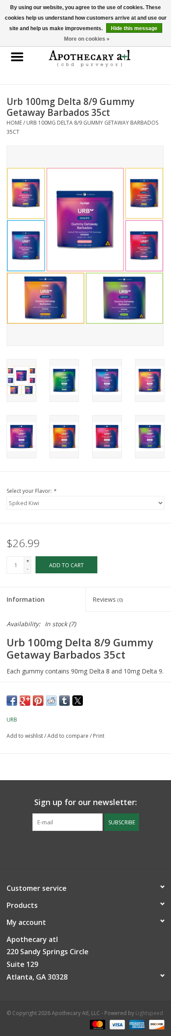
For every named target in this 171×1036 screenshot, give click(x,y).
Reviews (108, 599)
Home (14, 122)
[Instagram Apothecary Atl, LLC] (93, 849)
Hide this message (134, 28)
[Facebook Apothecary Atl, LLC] (78, 849)
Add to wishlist (25, 736)
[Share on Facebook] (12, 700)
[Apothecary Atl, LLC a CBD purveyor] (102, 57)
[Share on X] (77, 700)
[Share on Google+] (25, 700)
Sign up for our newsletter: (85, 802)
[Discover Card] (155, 1024)
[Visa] (116, 1024)
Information (26, 599)
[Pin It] (38, 700)
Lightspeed (149, 1013)
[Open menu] (17, 56)
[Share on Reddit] (51, 700)
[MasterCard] (97, 1024)
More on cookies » (87, 39)
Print (98, 736)
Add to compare (68, 736)
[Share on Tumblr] (64, 700)
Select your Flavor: (31, 491)
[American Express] (136, 1024)
